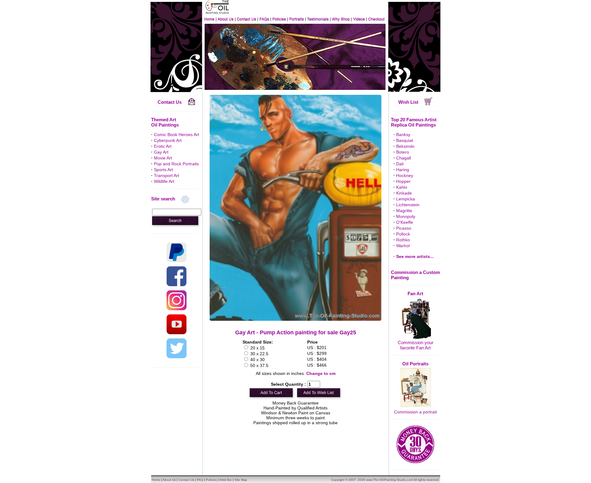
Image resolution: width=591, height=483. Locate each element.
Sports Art (163, 169)
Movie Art (163, 157)
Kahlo (401, 187)
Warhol (403, 245)
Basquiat (404, 140)
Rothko (403, 239)
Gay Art (161, 152)
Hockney (404, 175)
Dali (400, 163)
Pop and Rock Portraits (176, 163)
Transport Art (166, 175)
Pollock (403, 233)
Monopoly (405, 216)
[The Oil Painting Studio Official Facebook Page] (177, 284)
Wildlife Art (164, 181)
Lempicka (405, 198)
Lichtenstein (408, 204)
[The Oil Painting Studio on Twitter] (177, 356)
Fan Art (415, 293)
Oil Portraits (415, 363)
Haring (402, 169)
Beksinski (405, 146)
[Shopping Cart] (428, 103)
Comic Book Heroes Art (176, 134)
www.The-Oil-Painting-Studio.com (389, 479)
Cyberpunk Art (168, 140)
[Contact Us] (191, 103)
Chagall (403, 157)
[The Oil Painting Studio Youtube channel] (177, 332)
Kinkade (404, 193)
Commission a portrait (415, 411)
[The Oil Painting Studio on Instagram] (177, 308)
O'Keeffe (404, 222)
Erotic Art (162, 146)
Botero (402, 152)
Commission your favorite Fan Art (415, 345)
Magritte (404, 210)
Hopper (403, 181)
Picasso (403, 228)
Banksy (403, 134)
